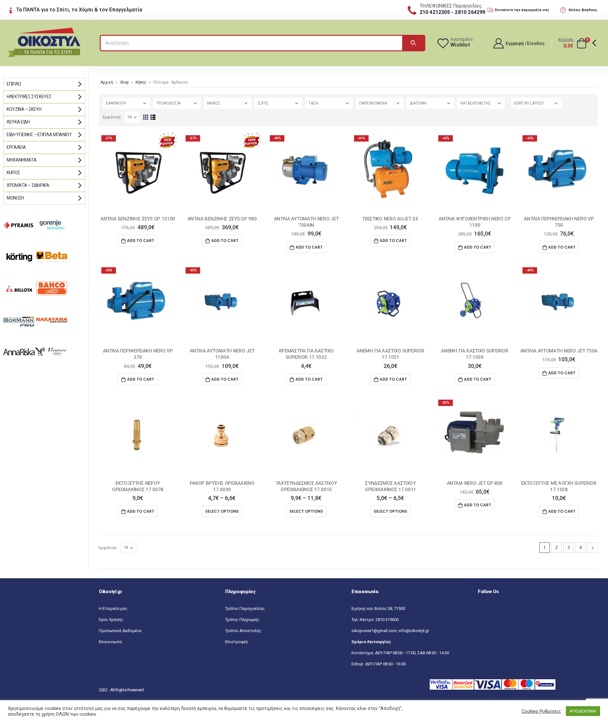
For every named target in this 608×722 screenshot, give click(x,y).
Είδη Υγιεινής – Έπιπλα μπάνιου (39, 134)
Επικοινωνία (110, 641)
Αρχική (106, 82)
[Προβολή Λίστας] (153, 117)
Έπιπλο (14, 83)
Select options (222, 511)
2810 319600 (387, 619)
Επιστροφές (236, 641)
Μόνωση (15, 197)
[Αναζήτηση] (413, 43)
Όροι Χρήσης (111, 619)
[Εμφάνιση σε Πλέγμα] (145, 117)
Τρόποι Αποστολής (243, 630)
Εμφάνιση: (112, 117)
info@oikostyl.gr (414, 630)
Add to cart (140, 240)
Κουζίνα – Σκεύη (24, 109)
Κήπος (141, 82)
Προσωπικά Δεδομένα (120, 630)
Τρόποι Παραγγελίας (245, 608)
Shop (124, 82)
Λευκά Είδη (18, 121)
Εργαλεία (16, 147)
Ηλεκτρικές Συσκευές (29, 96)
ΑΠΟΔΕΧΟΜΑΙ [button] (583, 711)
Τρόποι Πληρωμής (242, 619)
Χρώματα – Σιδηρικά (28, 185)
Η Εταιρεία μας (113, 608)
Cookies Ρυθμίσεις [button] (541, 711)
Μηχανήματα (22, 159)
